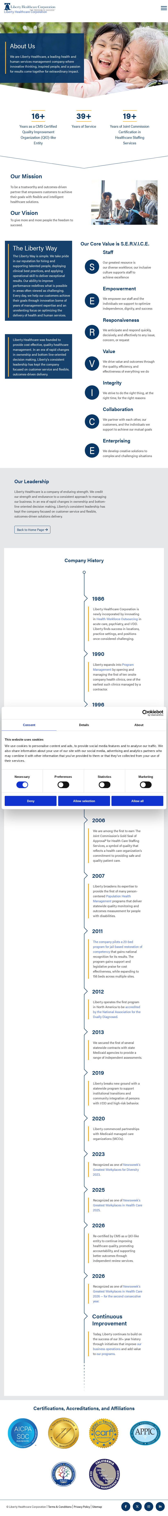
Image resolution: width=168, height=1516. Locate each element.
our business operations (117, 1346)
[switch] (63, 784)
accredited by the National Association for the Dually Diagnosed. (117, 1011)
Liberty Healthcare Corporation (25, 11)
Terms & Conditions (60, 1506)
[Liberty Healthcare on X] (137, 1506)
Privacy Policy (82, 1506)
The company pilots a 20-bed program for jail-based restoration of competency (117, 946)
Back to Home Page (31, 529)
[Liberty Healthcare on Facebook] (125, 1506)
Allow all (137, 801)
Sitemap (97, 1506)
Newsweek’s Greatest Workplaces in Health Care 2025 (117, 1205)
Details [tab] (84, 724)
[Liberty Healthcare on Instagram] (148, 1506)
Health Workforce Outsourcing (117, 618)
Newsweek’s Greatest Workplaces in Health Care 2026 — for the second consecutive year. (117, 1293)
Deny (30, 801)
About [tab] (138, 724)
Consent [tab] (29, 724)
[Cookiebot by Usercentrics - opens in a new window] (145, 713)
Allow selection (84, 801)
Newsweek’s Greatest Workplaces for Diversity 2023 (116, 1169)
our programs (105, 1353)
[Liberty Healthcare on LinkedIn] (160, 1506)
